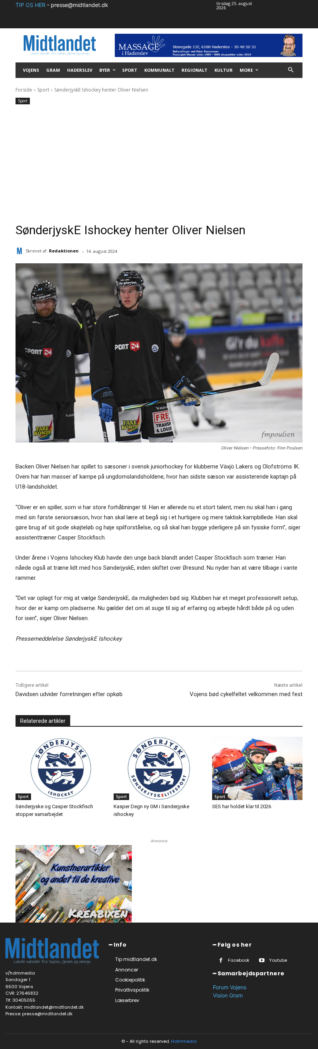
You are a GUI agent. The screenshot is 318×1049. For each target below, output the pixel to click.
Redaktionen (64, 251)
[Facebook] (221, 960)
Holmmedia (184, 1041)
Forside (24, 89)
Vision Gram (228, 995)
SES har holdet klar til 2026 (241, 806)
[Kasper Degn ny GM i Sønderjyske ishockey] (159, 768)
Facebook (238, 960)
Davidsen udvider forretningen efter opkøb (69, 694)
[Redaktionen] (21, 251)
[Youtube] (262, 960)
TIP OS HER (30, 5)
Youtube (278, 960)
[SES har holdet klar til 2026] (257, 768)
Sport (43, 89)
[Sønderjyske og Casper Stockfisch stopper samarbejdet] (61, 768)
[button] (291, 70)
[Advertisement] (159, 164)
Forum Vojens (229, 987)
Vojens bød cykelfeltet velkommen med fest (246, 694)
